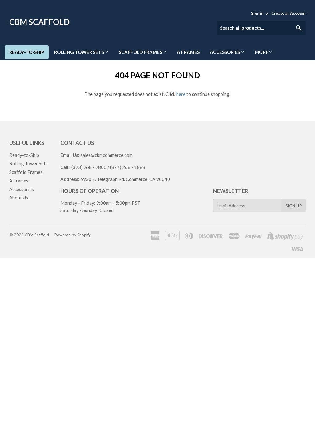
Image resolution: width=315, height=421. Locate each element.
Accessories (225, 52)
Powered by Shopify (72, 234)
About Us (18, 197)
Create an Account (288, 13)
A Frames (188, 52)
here (180, 94)
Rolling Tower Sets (79, 52)
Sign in (257, 13)
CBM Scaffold (39, 22)
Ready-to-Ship (26, 52)
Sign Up (293, 205)
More (262, 52)
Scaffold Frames (141, 52)
